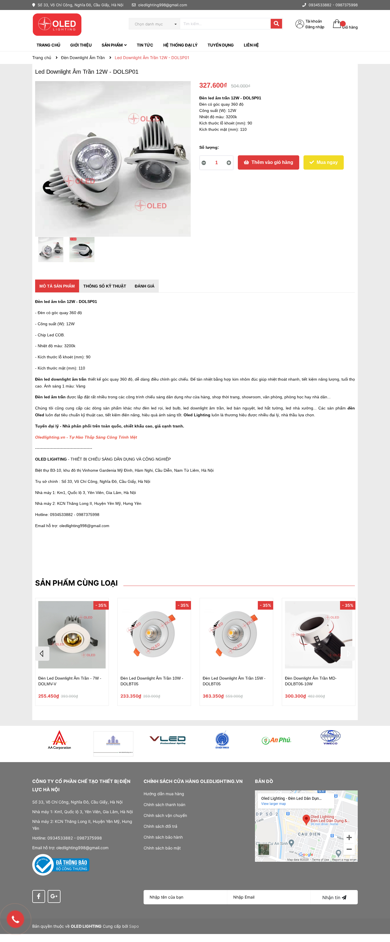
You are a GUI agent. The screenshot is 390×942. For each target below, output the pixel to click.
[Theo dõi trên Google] (54, 896)
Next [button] (348, 653)
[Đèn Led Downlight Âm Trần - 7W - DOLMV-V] (72, 635)
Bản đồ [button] (264, 781)
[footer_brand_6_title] (330, 737)
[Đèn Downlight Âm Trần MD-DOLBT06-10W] (318, 635)
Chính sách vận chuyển (165, 815)
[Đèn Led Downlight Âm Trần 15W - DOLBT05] (236, 635)
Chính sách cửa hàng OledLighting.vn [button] (193, 781)
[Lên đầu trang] (380, 915)
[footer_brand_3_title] (168, 739)
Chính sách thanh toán (164, 804)
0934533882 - (321, 5)
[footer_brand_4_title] (222, 739)
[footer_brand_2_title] (114, 744)
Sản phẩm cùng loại (76, 583)
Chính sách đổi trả (160, 826)
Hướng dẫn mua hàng (164, 793)
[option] (50, 251)
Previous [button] (42, 653)
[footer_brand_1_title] (59, 740)
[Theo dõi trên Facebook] (38, 896)
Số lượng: (209, 147)
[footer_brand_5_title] (276, 739)
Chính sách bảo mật (162, 847)
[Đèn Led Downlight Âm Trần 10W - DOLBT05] (154, 635)
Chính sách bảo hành (163, 837)
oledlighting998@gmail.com (162, 5)
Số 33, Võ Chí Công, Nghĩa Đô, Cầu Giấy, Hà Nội (80, 5)
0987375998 (346, 5)
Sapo (134, 926)
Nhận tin (332, 897)
